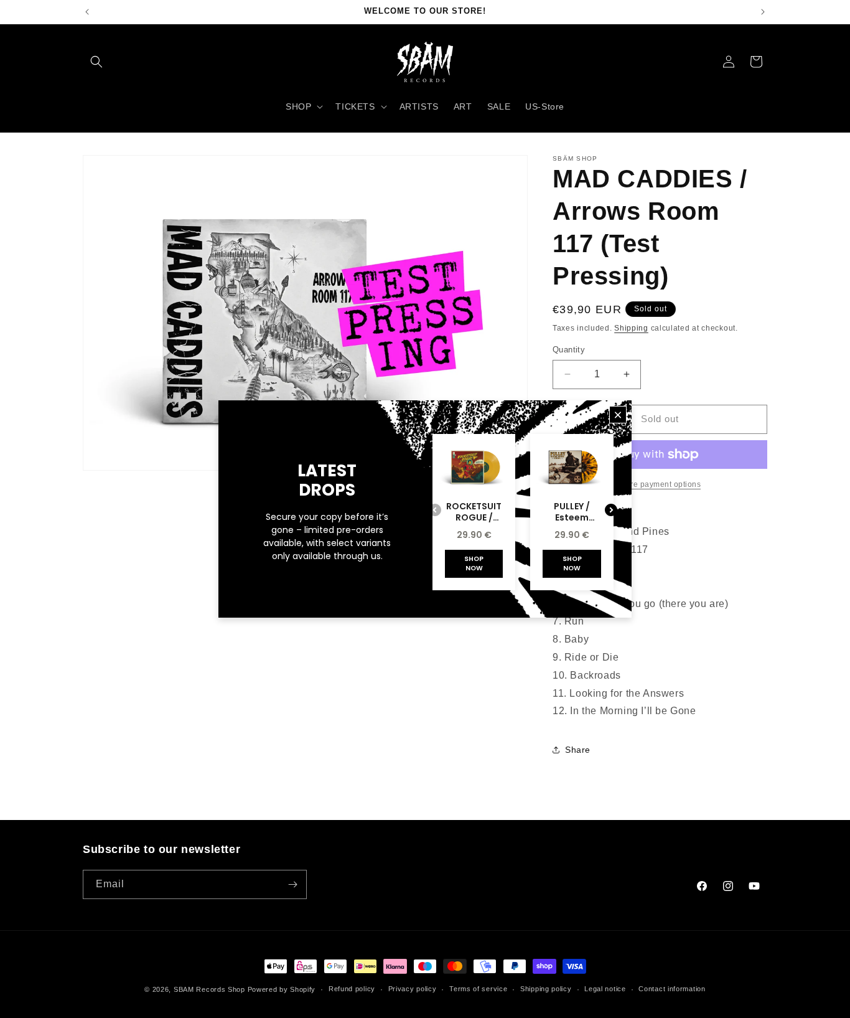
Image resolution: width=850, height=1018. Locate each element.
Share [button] (578, 750)
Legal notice (604, 988)
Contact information (671, 988)
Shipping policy (546, 988)
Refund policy (352, 988)
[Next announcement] (763, 12)
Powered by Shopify (282, 989)
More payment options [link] (660, 484)
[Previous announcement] (87, 12)
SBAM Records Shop (209, 989)
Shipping (631, 328)
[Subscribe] (292, 884)
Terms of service (478, 988)
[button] (96, 61)
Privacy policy (412, 988)
